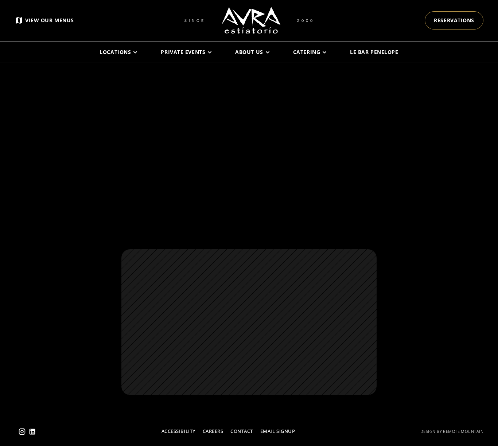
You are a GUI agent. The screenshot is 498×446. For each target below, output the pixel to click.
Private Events (183, 51)
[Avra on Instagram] (22, 431)
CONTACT (241, 431)
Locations (115, 51)
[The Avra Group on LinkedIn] (32, 431)
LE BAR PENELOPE (374, 51)
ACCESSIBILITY (178, 431)
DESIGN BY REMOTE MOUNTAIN (451, 431)
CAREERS (213, 431)
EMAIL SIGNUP (277, 431)
